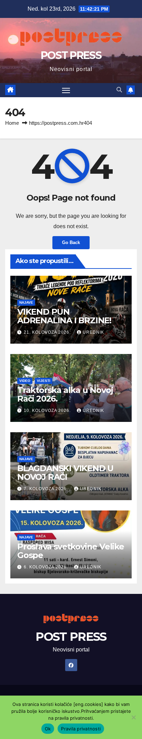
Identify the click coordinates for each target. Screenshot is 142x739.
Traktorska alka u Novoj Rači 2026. (65, 394)
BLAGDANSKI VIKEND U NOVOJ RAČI (65, 472)
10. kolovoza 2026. (48, 410)
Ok (48, 728)
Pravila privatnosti (81, 728)
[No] (133, 717)
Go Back (71, 242)
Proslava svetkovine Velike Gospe (70, 550)
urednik (93, 332)
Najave (26, 302)
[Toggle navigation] (66, 90)
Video (24, 381)
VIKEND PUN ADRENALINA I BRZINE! (64, 316)
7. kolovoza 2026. (46, 488)
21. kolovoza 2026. (48, 332)
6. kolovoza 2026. (46, 567)
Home (12, 123)
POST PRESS (71, 55)
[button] (119, 90)
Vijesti (43, 381)
